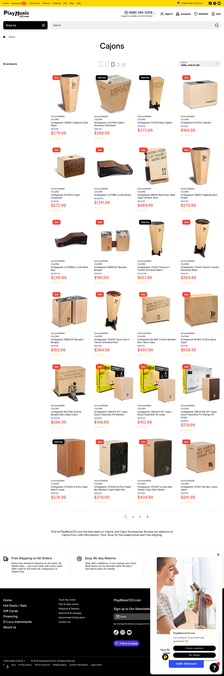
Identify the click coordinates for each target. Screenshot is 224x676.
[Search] (217, 25)
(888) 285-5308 (141, 12)
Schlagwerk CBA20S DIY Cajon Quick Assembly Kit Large (154, 413)
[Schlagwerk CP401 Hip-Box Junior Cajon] (201, 458)
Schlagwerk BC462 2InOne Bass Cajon (198, 341)
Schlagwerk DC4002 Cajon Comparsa (65, 196)
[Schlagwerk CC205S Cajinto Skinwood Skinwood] (114, 94)
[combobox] (136, 25)
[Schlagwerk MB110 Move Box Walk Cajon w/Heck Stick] (157, 166)
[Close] (218, 555)
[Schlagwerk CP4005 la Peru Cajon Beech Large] (71, 458)
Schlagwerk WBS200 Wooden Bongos (67, 341)
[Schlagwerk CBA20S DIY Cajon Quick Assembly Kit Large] (157, 383)
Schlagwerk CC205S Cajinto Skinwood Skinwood (109, 124)
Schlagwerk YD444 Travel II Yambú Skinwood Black (200, 268)
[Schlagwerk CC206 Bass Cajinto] (157, 94)
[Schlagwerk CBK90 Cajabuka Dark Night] (71, 94)
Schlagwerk (58, 116)
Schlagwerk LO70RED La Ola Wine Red (69, 268)
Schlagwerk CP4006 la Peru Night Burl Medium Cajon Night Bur (112, 488)
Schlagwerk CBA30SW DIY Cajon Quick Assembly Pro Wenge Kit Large (199, 414)
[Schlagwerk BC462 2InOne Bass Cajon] (201, 310)
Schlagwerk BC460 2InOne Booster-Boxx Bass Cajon (156, 341)
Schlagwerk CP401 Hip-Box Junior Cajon (199, 488)
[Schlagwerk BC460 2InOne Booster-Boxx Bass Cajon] (157, 310)
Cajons (55, 119)
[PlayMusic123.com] (16, 14)
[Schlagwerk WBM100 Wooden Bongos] (114, 238)
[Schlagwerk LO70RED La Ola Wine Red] (71, 238)
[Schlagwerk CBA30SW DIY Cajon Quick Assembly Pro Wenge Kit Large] (201, 383)
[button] (216, 14)
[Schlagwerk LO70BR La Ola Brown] (114, 166)
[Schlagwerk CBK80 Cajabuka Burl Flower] (201, 166)
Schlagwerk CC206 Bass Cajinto (154, 122)
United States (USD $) (13, 661)
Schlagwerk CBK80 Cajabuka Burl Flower (199, 196)
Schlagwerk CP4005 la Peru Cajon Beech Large (69, 488)
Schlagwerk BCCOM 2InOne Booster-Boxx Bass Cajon (66, 413)
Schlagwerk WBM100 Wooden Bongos (110, 268)
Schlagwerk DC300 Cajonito (196, 122)
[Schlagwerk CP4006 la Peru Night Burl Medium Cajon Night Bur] (114, 458)
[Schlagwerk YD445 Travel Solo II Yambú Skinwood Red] (114, 310)
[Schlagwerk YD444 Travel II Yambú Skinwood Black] (201, 238)
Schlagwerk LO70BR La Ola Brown (112, 194)
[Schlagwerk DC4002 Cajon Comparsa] (71, 166)
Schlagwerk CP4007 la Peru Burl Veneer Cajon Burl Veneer (154, 488)
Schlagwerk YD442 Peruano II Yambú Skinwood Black (153, 268)
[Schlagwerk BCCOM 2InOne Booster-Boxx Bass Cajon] (71, 383)
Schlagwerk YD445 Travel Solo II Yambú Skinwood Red (111, 341)
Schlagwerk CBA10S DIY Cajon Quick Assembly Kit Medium (110, 413)
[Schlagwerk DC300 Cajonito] (201, 94)
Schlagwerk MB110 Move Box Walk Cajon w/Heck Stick (156, 196)
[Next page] (146, 517)
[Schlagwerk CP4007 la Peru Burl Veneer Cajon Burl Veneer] (157, 458)
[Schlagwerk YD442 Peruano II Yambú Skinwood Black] (157, 238)
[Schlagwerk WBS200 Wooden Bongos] (71, 310)
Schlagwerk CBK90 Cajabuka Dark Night (69, 124)
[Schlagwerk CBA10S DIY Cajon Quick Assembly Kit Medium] (114, 383)
